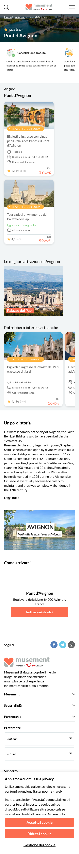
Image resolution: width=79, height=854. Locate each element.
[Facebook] (53, 644)
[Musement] (39, 7)
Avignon (20, 17)
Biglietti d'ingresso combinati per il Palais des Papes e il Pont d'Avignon (28, 140)
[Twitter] (62, 644)
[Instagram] (71, 644)
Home (8, 17)
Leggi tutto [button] (11, 497)
